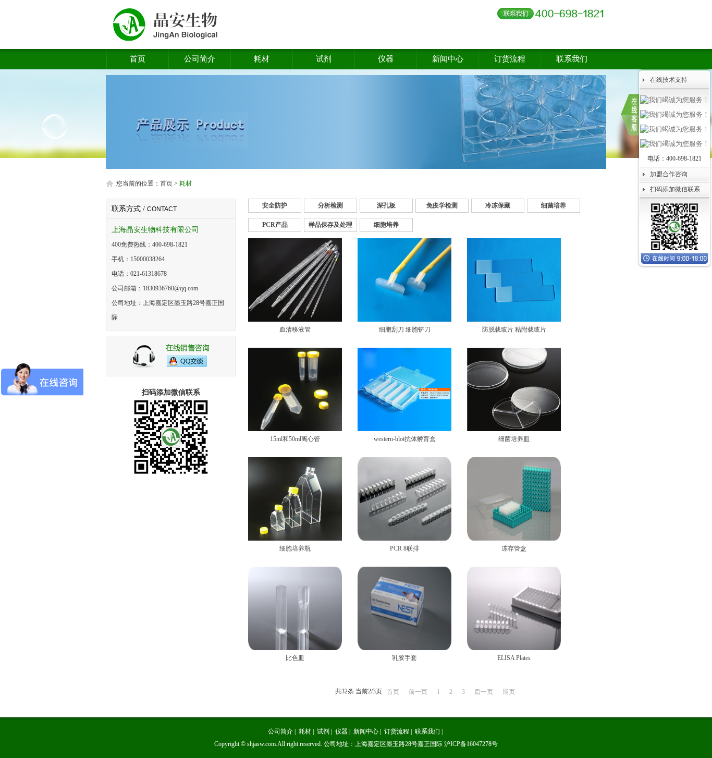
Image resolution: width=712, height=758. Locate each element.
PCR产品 (275, 224)
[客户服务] (171, 366)
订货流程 (509, 59)
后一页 (483, 691)
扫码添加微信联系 (675, 189)
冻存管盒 (513, 548)
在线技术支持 (669, 79)
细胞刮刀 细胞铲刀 (405, 329)
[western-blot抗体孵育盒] (404, 429)
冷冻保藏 (497, 205)
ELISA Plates (514, 658)
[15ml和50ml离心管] (295, 429)
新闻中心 (447, 59)
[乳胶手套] (404, 648)
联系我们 (571, 59)
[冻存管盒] (514, 538)
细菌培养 (553, 205)
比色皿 (295, 658)
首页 (137, 59)
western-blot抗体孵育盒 (405, 439)
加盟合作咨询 (669, 174)
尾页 (508, 691)
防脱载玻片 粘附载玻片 (514, 329)
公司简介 (199, 59)
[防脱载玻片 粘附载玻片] (514, 319)
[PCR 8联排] (404, 538)
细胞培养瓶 (295, 548)
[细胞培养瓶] (295, 538)
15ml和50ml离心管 (295, 439)
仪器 (386, 59)
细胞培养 (386, 224)
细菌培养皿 (514, 439)
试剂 (324, 59)
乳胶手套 (404, 658)
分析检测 (330, 205)
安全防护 (274, 205)
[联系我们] (630, 115)
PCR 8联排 (404, 548)
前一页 (418, 691)
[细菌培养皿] (514, 429)
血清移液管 (295, 329)
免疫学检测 (442, 205)
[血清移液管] (295, 319)
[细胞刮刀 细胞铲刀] (404, 319)
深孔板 (386, 205)
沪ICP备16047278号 (471, 744)
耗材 (261, 59)
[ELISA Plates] (514, 648)
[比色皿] (295, 648)
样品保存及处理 (330, 224)
